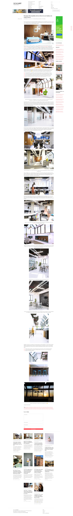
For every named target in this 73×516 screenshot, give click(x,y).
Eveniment (51, 467)
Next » (21, 18)
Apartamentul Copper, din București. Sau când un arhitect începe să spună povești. (59, 104)
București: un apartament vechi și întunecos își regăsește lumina (59, 59)
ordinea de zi (25, 47)
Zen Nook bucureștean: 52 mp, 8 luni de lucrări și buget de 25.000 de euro (60, 52)
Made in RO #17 (17, 469)
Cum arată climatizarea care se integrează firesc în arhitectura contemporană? (49, 470)
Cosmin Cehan (44, 407)
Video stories (40, 8)
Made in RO (52, 7)
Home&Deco (46, 468)
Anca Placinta (34, 407)
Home (43, 509)
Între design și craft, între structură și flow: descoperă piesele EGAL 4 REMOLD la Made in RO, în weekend (17, 472)
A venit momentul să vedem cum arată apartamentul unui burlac (59, 109)
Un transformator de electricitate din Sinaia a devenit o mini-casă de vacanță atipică (60, 57)
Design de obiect (19, 440)
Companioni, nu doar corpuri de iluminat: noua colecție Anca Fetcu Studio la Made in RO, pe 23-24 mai (38, 496)
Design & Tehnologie (47, 467)
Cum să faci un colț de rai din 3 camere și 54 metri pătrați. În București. (59, 97)
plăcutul (47, 46)
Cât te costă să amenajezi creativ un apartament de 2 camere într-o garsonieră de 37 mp (60, 94)
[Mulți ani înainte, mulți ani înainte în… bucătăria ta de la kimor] (59, 86)
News (39, 2)
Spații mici (37, 441)
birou (41, 407)
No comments (50, 457)
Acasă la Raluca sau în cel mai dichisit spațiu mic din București (59, 111)
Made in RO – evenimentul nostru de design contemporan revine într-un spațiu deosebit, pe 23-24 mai (28, 492)
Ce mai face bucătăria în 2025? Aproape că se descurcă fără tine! (59, 73)
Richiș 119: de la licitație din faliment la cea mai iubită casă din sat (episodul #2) (28, 442)
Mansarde (40, 1)
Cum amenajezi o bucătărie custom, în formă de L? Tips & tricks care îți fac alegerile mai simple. (60, 63)
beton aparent (38, 407)
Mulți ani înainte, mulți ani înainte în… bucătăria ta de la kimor (60, 82)
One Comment (28, 449)
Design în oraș (29, 8)
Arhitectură (35, 467)
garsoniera (34, 223)
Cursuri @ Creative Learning (54, 8)
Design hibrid (29, 6)
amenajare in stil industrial (29, 407)
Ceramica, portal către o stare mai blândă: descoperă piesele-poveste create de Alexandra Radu (49, 449)
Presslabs (27, 512)
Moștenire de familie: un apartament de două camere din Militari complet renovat (59, 54)
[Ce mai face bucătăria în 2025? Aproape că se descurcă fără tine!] (59, 77)
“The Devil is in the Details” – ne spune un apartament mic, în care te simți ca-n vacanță (60, 45)
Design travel (40, 7)
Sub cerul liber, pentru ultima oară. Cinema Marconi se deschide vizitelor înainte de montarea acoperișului (38, 471)
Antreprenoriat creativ (47, 445)
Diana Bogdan (26, 18)
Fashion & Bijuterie (41, 6)
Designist (17, 509)
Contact (52, 6)
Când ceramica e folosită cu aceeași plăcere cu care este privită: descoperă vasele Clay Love (17, 444)
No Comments (43, 18)
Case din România (30, 2)
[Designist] (17, 4)
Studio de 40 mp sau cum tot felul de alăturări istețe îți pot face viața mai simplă (60, 102)
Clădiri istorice (39, 467)
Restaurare (35, 468)
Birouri (41, 18)
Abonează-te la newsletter (56, 10)
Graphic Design (30, 7)
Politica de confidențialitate (46, 513)
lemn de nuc (51, 407)
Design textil (30, 467)
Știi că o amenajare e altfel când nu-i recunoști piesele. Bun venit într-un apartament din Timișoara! (60, 107)
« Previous (19, 18)
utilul (44, 46)
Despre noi (44, 510)
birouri (40, 46)
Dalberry (48, 407)
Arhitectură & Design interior (31, 1)
